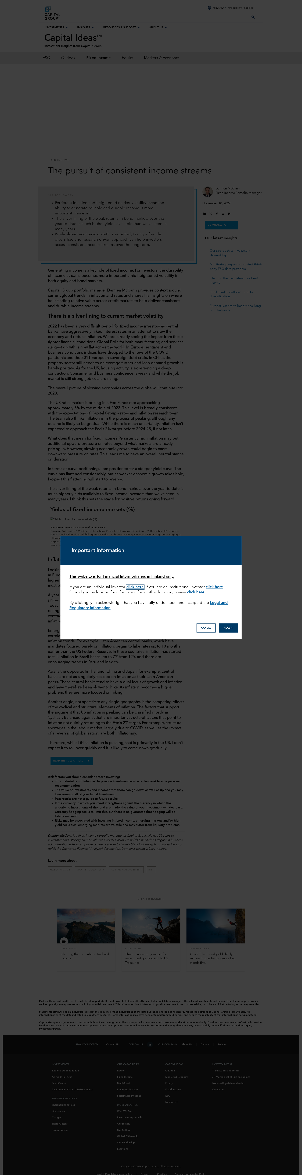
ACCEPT (228, 628)
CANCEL (206, 628)
